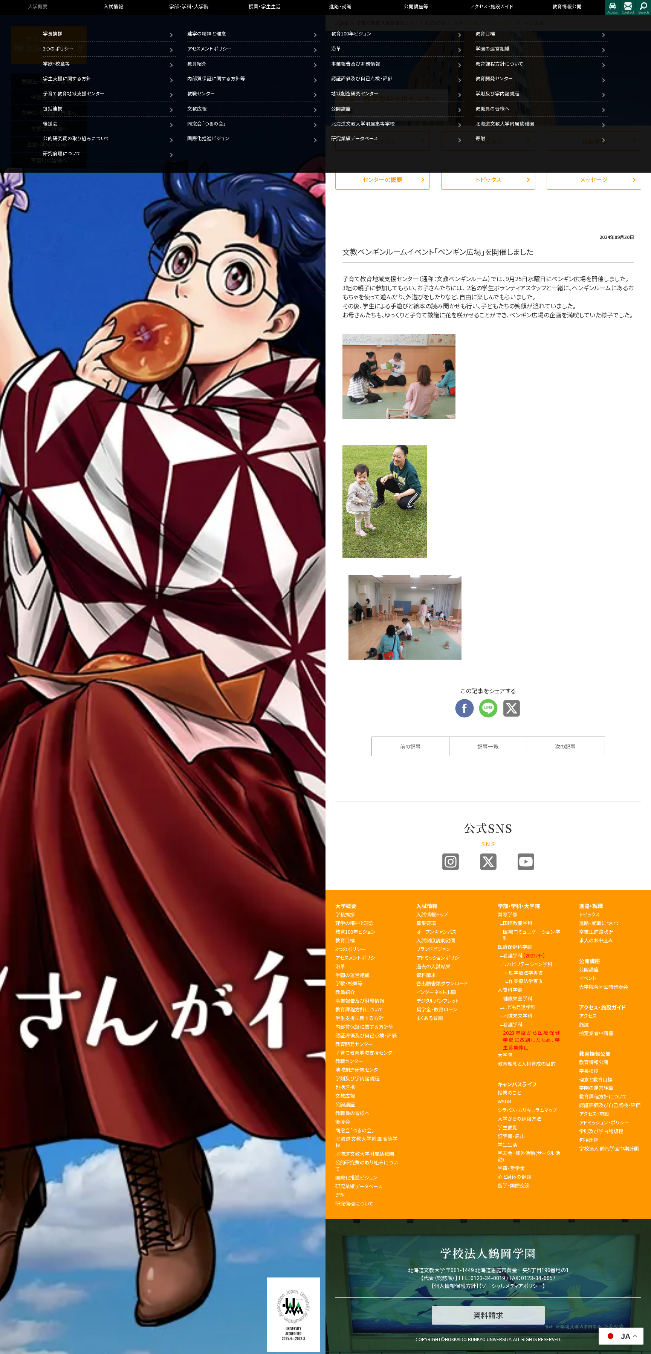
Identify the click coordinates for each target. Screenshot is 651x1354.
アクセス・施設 (594, 1113)
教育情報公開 (595, 1053)
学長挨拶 (53, 33)
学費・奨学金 (511, 1168)
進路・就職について (599, 923)
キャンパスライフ (517, 1084)
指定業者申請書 (596, 1033)
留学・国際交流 (514, 1185)
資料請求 (426, 975)
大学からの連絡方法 (519, 1118)
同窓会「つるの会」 (206, 123)
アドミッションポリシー (440, 957)
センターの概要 (382, 179)
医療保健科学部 (515, 946)
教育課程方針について (499, 63)
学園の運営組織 (492, 48)
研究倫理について (62, 153)
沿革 (336, 48)
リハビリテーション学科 (527, 964)
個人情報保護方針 (455, 1286)
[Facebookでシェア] (464, 703)
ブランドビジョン (433, 949)
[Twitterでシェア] (511, 703)
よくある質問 (429, 1018)
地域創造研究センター (355, 93)
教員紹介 (197, 63)
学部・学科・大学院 (519, 906)
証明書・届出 (511, 1136)
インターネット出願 (436, 992)
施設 (584, 1024)
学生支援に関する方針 (67, 78)
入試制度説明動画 (435, 940)
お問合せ (628, 7)
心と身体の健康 (514, 1176)
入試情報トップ (432, 914)
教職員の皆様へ (492, 108)
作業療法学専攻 (526, 981)
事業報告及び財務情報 (355, 63)
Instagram (450, 861)
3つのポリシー (58, 48)
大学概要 (345, 906)
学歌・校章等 (56, 63)
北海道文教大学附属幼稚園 (504, 123)
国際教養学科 (517, 923)
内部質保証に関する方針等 (216, 78)
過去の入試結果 (433, 966)
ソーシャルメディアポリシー (511, 1286)
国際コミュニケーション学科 (531, 935)
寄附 (480, 138)
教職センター (201, 93)
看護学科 (524, 955)
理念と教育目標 (596, 1079)
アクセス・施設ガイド (602, 1007)
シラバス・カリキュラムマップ (527, 1110)
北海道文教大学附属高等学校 (363, 123)
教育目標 (485, 33)
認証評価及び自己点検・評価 (362, 78)
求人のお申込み (596, 940)
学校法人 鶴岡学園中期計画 (609, 1148)
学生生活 (507, 1144)
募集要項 (426, 923)
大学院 (505, 1054)
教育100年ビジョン (351, 33)
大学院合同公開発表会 (603, 986)
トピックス (488, 179)
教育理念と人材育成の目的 (527, 1063)
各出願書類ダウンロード (442, 983)
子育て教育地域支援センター (74, 93)
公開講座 (341, 108)
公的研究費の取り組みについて (76, 138)
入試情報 (426, 906)
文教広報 (197, 108)
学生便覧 (507, 1127)
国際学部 (507, 914)
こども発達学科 (519, 1007)
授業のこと (509, 1092)
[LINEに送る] (488, 703)
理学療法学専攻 (526, 972)
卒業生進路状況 (596, 931)
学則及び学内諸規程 (497, 93)
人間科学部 (510, 989)
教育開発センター (494, 78)
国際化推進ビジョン (208, 138)
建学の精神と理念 (206, 33)
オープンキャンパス (436, 931)
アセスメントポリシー (209, 48)
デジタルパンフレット (437, 1000)
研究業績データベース (354, 138)
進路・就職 (591, 906)
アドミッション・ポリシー (604, 1122)
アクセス (612, 7)
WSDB (504, 1101)
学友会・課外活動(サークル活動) (529, 1156)
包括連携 (53, 108)
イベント (587, 978)
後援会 (50, 123)
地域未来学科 (517, 1015)
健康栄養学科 (517, 998)
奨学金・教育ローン (436, 1009)
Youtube (526, 861)
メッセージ (594, 179)
